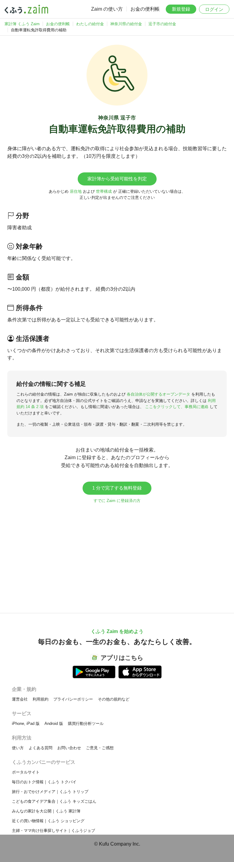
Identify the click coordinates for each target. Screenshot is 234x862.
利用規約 (40, 699)
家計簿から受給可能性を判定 (117, 178)
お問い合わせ (69, 748)
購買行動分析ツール (86, 723)
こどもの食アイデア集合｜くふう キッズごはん (54, 801)
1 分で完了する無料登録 (117, 487)
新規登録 (181, 9)
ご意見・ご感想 (100, 748)
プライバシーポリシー (73, 699)
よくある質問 (40, 748)
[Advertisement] (117, 555)
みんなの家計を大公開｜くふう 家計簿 (46, 811)
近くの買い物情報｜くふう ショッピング (48, 821)
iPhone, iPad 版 (26, 723)
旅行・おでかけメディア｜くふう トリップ (50, 791)
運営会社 (20, 699)
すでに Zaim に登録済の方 (117, 500)
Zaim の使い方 (107, 9)
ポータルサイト (26, 772)
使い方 (18, 748)
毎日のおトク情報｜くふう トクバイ (44, 782)
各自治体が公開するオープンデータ (158, 394)
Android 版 (53, 723)
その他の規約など (113, 699)
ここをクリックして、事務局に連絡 (176, 406)
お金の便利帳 (145, 9)
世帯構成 (104, 191)
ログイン (214, 9)
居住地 (76, 191)
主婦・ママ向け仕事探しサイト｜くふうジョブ (53, 830)
